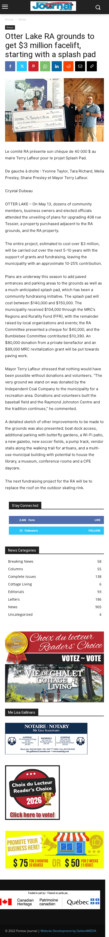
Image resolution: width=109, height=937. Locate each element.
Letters (14, 599)
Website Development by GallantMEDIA (68, 931)
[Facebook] (10, 66)
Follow (94, 530)
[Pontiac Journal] (53, 6)
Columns (15, 568)
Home (9, 19)
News (22, 19)
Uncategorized (20, 614)
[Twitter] (22, 66)
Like (97, 520)
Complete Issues (22, 576)
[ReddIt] (68, 66)
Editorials (16, 591)
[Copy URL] (92, 66)
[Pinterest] (33, 66)
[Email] (80, 66)
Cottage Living (20, 584)
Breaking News (20, 561)
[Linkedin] (57, 66)
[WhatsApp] (45, 66)
